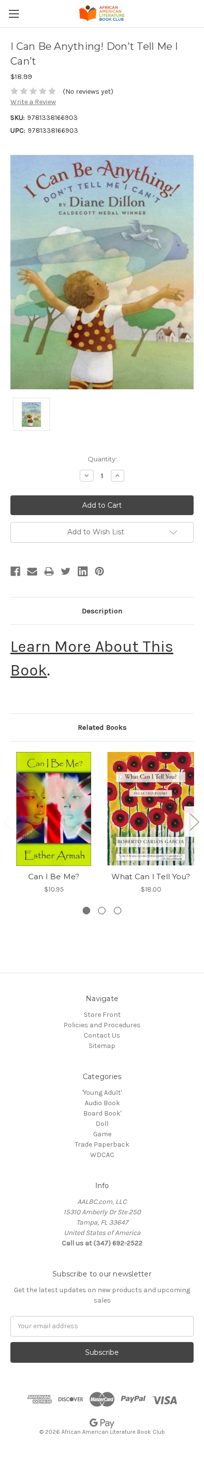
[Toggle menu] (13, 13)
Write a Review (33, 102)
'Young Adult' (102, 1092)
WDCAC (102, 1155)
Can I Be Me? (54, 876)
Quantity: (102, 459)
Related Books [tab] (102, 727)
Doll (102, 1124)
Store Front (102, 1014)
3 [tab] (117, 910)
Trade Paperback (102, 1144)
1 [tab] (86, 910)
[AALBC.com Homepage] (102, 13)
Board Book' (102, 1113)
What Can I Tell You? (151, 876)
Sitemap (102, 1046)
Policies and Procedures (102, 1025)
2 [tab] (101, 910)
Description (102, 610)
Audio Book (102, 1103)
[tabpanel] (53, 823)
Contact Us (102, 1035)
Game (102, 1134)
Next (194, 821)
